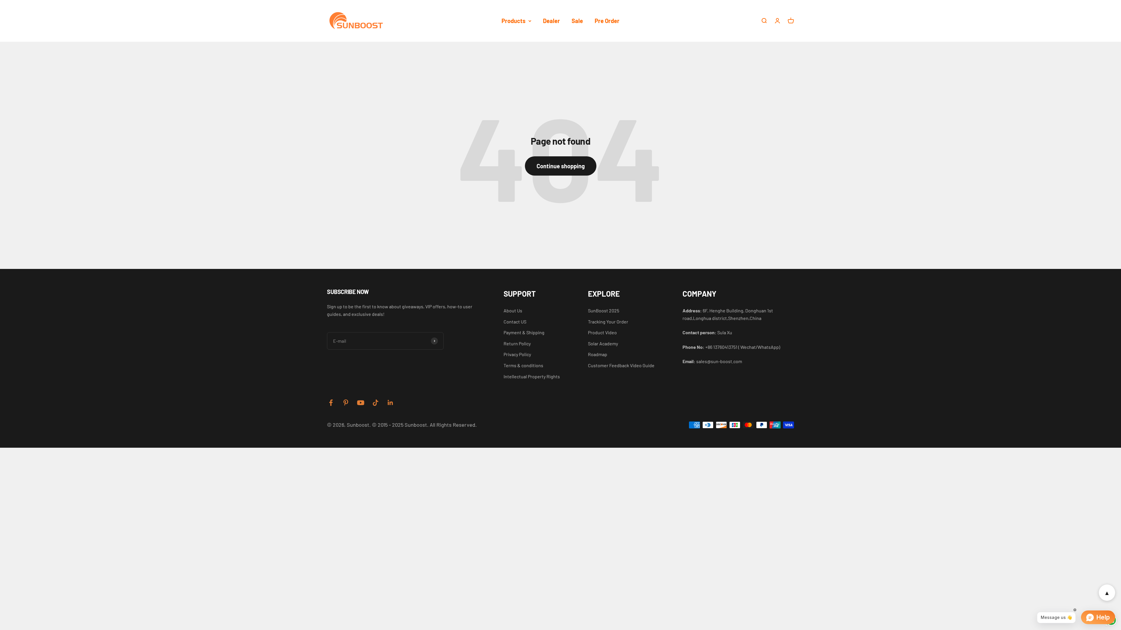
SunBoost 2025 (603, 310)
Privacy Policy (517, 354)
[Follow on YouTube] (361, 403)
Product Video (602, 332)
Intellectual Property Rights (532, 376)
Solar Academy (603, 343)
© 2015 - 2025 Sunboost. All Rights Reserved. (424, 424)
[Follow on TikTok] (376, 403)
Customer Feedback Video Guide (621, 365)
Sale (577, 20)
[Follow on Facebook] (331, 403)
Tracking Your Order (608, 321)
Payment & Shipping (524, 332)
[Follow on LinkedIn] (390, 403)
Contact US (515, 321)
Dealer (551, 20)
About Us (513, 310)
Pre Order (607, 20)
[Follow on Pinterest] (346, 403)
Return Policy (517, 343)
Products (513, 20)
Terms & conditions (523, 365)
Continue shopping (561, 165)
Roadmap (597, 354)
